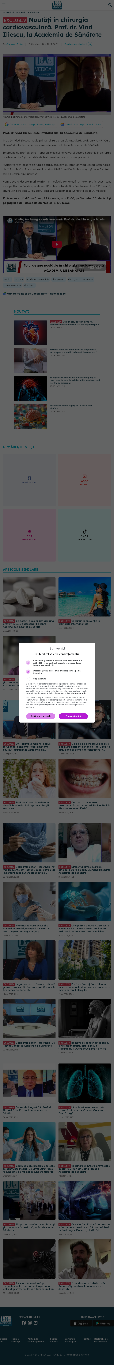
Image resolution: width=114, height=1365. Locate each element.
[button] (57, 679)
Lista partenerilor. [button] (79, 693)
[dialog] (57, 683)
